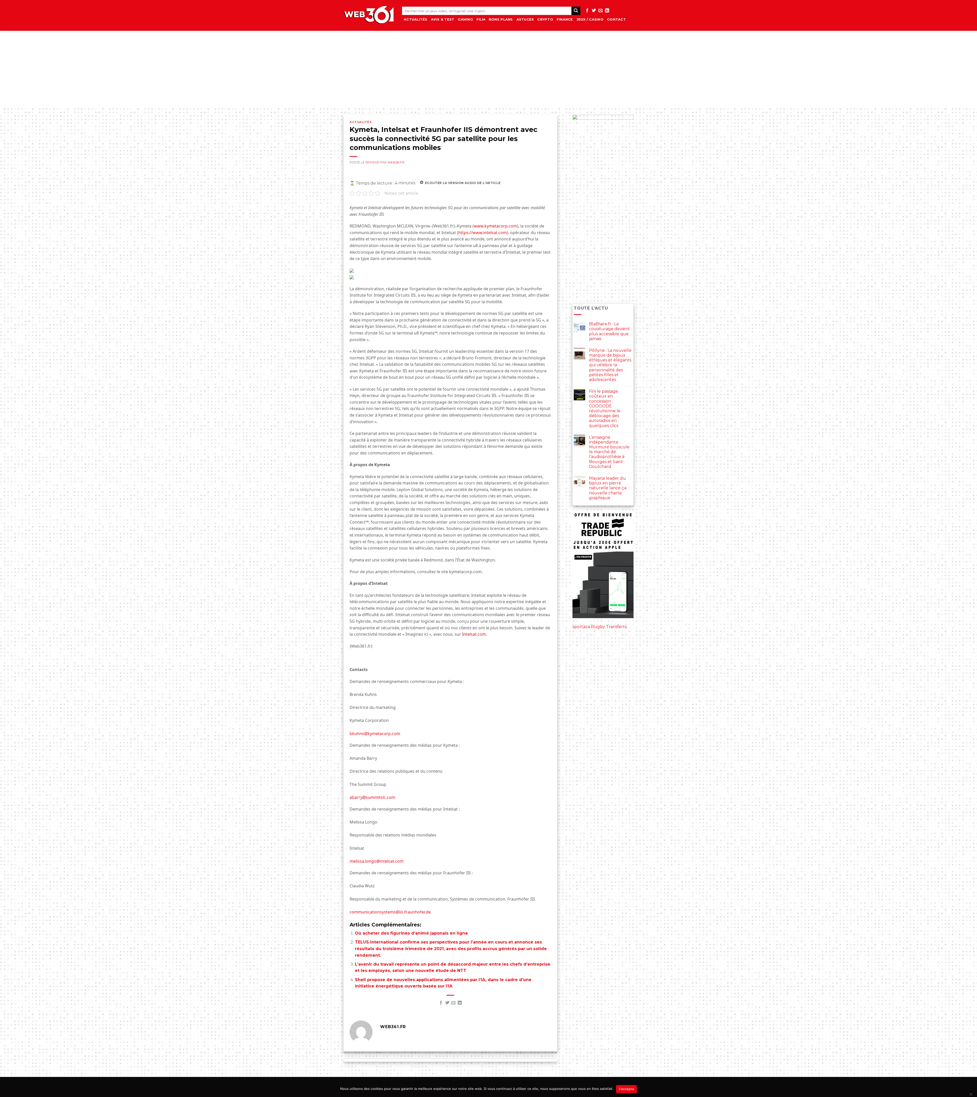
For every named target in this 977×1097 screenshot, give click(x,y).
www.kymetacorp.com (495, 226)
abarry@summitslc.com (372, 797)
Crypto (545, 19)
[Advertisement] (488, 68)
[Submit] (575, 11)
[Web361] (368, 15)
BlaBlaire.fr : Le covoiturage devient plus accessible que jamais (609, 331)
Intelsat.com (474, 634)
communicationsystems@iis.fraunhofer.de (390, 912)
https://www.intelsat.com (482, 232)
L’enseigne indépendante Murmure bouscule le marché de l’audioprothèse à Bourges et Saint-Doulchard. (609, 452)
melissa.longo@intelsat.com (377, 861)
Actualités (415, 19)
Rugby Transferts (609, 626)
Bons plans (501, 19)
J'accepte (626, 1089)
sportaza (581, 626)
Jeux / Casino (590, 19)
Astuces (525, 19)
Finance (565, 19)
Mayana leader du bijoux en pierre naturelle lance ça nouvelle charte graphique (607, 488)
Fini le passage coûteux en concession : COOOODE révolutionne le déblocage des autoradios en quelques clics (605, 408)
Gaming (465, 19)
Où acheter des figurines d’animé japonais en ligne (411, 933)
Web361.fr (395, 162)
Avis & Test (442, 19)
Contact (616, 19)
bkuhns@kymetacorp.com (375, 733)
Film (481, 19)
